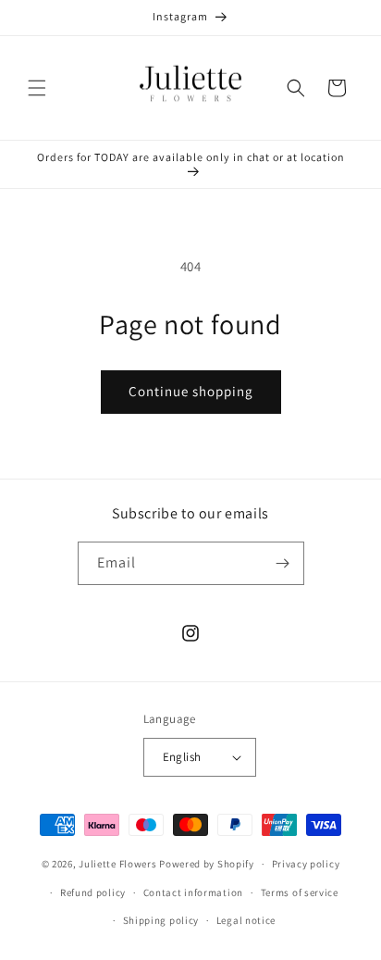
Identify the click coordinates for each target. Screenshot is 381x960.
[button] (37, 88)
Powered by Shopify (206, 863)
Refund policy (93, 892)
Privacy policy (306, 863)
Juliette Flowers (117, 863)
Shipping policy (161, 920)
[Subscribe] (283, 563)
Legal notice (246, 920)
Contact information (193, 892)
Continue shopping (191, 391)
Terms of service (299, 892)
